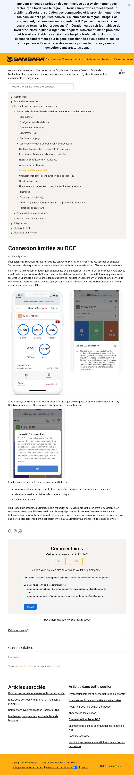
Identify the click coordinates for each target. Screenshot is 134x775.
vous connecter (26, 666)
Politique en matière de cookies (28, 767)
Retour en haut (16, 630)
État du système (53, 59)
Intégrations (20, 223)
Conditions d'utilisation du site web (58, 762)
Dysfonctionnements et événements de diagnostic (46, 143)
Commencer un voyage (32, 127)
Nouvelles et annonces (26, 232)
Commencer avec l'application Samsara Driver (34, 709)
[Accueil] (26, 58)
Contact (84, 767)
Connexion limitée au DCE (33, 170)
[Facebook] (10, 531)
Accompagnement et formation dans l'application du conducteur (53, 202)
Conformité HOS (28, 133)
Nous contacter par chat (90, 59)
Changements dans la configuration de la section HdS (46, 176)
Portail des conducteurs (32, 208)
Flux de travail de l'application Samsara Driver (61, 70)
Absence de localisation (31, 165)
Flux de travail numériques (30, 218)
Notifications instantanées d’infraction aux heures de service (50, 186)
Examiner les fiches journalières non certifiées (42, 154)
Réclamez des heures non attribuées (38, 159)
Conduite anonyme (29, 181)
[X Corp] (15, 531)
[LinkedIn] (20, 531)
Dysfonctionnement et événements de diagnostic (44, 149)
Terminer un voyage (30, 138)
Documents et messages (32, 197)
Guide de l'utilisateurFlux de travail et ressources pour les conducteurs (55, 111)
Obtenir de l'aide (22, 228)
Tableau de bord (69, 59)
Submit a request (80, 619)
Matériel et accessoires (26, 101)
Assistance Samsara (20, 70)
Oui (59, 561)
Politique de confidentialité (25, 762)
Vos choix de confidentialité (59, 767)
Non (75, 561)
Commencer (20, 97)
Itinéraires (25, 192)
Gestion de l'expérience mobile (32, 213)
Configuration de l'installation (35, 122)
